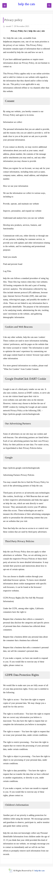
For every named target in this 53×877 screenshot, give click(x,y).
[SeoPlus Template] (10, 871)
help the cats (26, 4)
